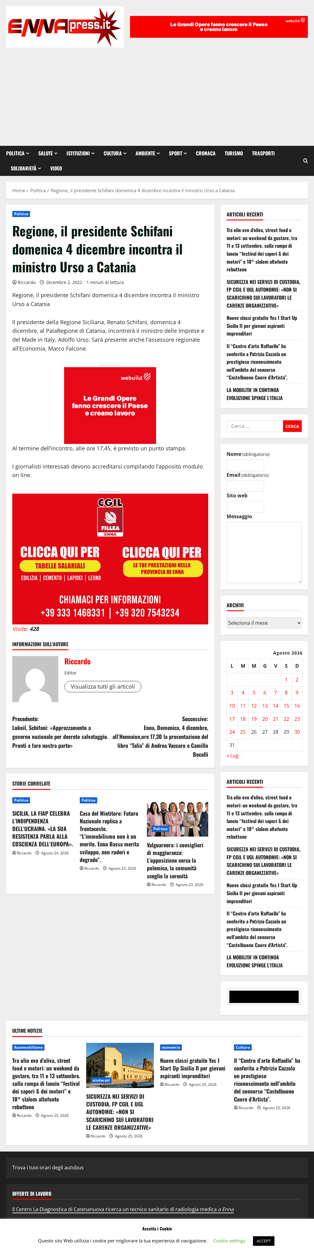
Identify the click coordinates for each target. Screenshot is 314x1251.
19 (254, 719)
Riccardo (27, 282)
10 (232, 705)
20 (265, 719)
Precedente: (60, 732)
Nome (248, 454)
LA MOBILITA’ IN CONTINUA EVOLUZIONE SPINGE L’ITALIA (255, 394)
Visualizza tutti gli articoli (103, 686)
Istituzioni (78, 153)
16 (297, 705)
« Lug (233, 755)
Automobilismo (28, 1047)
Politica (15, 153)
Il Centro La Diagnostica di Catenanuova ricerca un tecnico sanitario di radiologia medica (123, 1209)
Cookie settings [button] (229, 1240)
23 (297, 719)
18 (243, 719)
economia (171, 1047)
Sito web (237, 495)
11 (243, 705)
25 (243, 731)
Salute (45, 153)
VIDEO (56, 168)
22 (286, 719)
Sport (175, 153)
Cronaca (206, 153)
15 (286, 705)
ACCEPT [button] (264, 1241)
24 (232, 731)
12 (254, 705)
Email (248, 475)
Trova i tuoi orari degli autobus (48, 1167)
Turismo (234, 153)
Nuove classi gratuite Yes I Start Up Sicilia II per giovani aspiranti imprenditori (262, 325)
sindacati (101, 1080)
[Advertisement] (157, 94)
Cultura (113, 153)
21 (275, 719)
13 (265, 705)
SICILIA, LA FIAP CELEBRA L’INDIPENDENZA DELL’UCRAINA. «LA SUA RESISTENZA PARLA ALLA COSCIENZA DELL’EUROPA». (42, 828)
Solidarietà (23, 168)
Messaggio (239, 516)
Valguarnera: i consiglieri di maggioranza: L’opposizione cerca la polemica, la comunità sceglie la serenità (175, 860)
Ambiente (145, 153)
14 (275, 705)
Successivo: (160, 736)
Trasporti (263, 153)
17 (232, 719)
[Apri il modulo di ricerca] (305, 161)
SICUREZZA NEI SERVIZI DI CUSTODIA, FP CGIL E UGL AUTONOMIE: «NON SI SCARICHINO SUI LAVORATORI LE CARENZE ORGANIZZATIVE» (264, 293)
